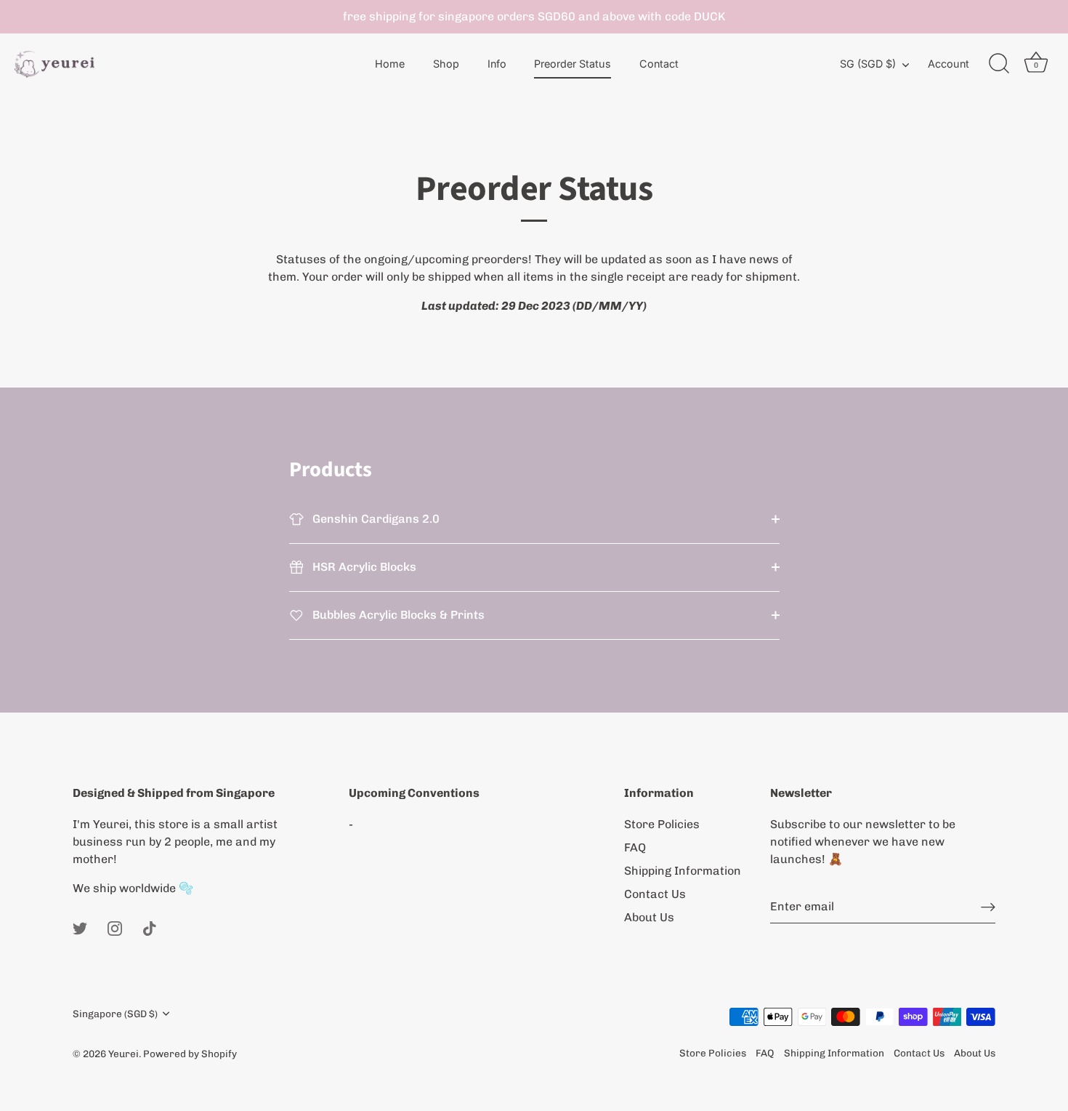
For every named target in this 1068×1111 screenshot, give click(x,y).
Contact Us (655, 894)
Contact (659, 63)
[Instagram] (115, 927)
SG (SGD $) (868, 63)
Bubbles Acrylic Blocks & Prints (397, 615)
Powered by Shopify (190, 1053)
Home (390, 63)
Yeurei (123, 1053)
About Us (649, 917)
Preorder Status (572, 63)
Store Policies (662, 824)
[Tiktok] (149, 927)
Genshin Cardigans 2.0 (375, 519)
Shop (446, 63)
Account (948, 63)
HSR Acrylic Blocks (363, 567)
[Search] (999, 64)
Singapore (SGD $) (115, 1013)
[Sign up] (988, 906)
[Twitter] (80, 927)
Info (497, 63)
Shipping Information (682, 871)
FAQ (635, 847)
